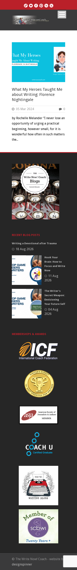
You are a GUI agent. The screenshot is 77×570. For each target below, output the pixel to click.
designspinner (22, 564)
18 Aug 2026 (25, 249)
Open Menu (62, 14)
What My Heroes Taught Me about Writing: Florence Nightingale (37, 94)
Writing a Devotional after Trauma (34, 243)
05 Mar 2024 (25, 109)
